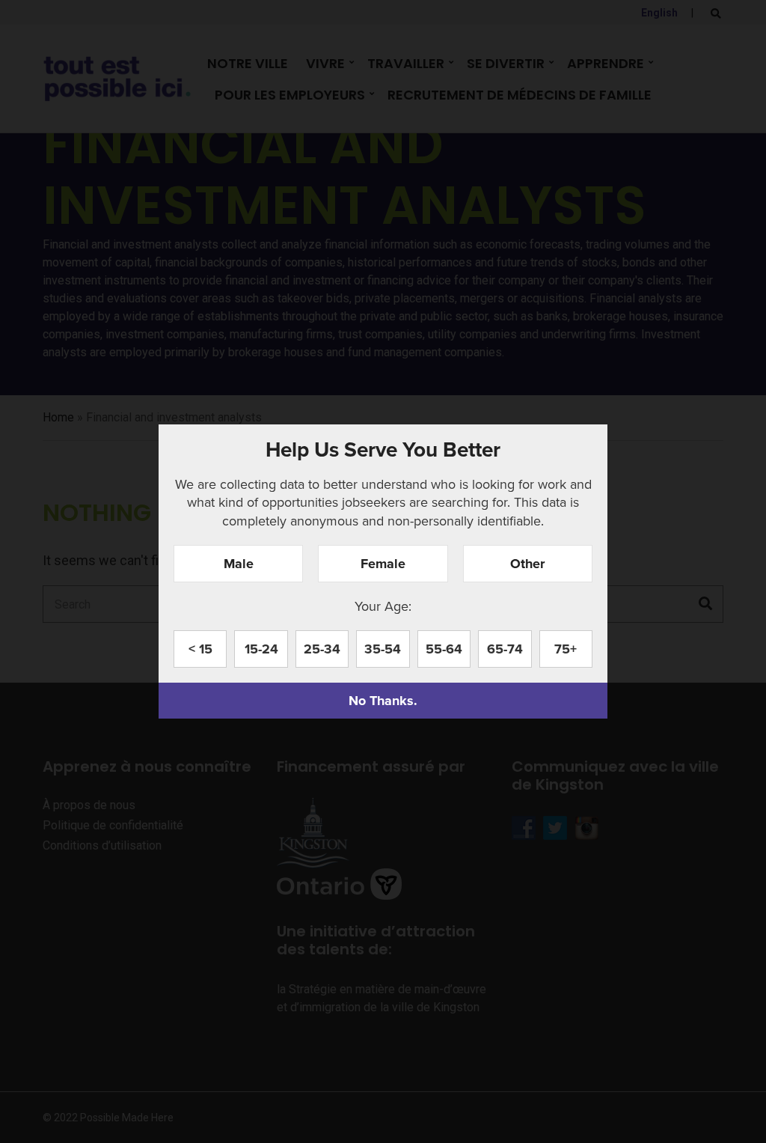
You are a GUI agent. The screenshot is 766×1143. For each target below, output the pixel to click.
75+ (565, 649)
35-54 (382, 649)
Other (527, 563)
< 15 (200, 649)
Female (383, 563)
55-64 (444, 649)
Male (239, 563)
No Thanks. (383, 700)
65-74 (505, 649)
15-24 (261, 649)
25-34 (322, 649)
